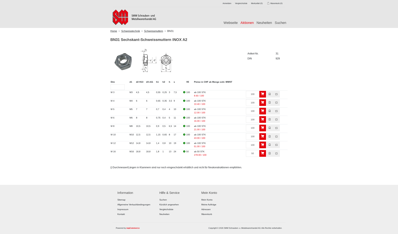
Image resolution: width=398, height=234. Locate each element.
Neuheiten (264, 23)
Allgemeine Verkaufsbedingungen (133, 204)
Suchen (280, 23)
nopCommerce (133, 228)
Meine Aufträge (208, 204)
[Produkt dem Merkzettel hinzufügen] (269, 94)
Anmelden (227, 3)
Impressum (122, 209)
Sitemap (121, 199)
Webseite (231, 23)
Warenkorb (206, 214)
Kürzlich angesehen (169, 204)
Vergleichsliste (166, 209)
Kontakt (121, 214)
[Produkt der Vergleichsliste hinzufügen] (276, 94)
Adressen (206, 209)
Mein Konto (207, 199)
